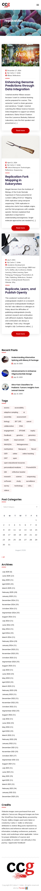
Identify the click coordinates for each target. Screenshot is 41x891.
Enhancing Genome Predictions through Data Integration (19, 85)
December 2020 (8, 796)
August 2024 (7, 617)
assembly (7, 417)
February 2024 (7, 641)
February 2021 (7, 788)
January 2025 (7, 596)
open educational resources (14, 463)
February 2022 (7, 739)
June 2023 (6, 674)
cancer (28, 421)
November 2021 (8, 751)
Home (6, 26)
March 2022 (6, 735)
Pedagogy (17, 275)
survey (6, 486)
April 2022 (6, 731)
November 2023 (8, 653)
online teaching (28, 454)
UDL (29, 486)
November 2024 (8, 604)
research (7, 477)
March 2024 (6, 637)
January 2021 (7, 792)
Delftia (12, 270)
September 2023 (9, 662)
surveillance (30, 481)
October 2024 (7, 608)
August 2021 (7, 764)
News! (33, 449)
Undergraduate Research (20, 280)
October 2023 (7, 657)
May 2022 (6, 727)
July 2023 (5, 670)
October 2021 (7, 756)
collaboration (9, 426)
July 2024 (6, 621)
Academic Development (16, 265)
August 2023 (7, 666)
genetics (20, 435)
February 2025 (7, 592)
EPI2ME (22, 431)
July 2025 (6, 572)
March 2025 (6, 588)
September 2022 (9, 711)
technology (18, 486)
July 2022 (5, 719)
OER (5, 454)
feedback (7, 435)
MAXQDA (7, 444)
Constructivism (10, 267)
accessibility (19, 408)
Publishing (13, 277)
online (15, 454)
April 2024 (6, 633)
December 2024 (8, 600)
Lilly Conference (20, 270)
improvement (19, 440)
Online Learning (17, 272)
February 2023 (7, 690)
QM (5, 472)
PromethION (31, 467)
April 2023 (6, 682)
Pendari (22, 888)
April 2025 (6, 584)
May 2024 (6, 629)
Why (13, 282)
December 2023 (8, 649)
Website (8, 282)
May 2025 (6, 580)
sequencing (18, 170)
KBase (9, 75)
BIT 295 (18, 421)
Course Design (22, 267)
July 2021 (5, 768)
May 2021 (5, 776)
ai (24, 412)
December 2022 (8, 698)
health (6, 440)
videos (6, 490)
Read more (20, 130)
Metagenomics (22, 444)
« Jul (3, 557)
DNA (21, 426)
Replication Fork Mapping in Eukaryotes (17, 180)
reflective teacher (18, 472)
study (19, 481)
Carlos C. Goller (15, 73)
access (6, 408)
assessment (21, 417)
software (7, 481)
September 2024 (9, 613)
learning (32, 440)
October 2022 (7, 706)
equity (33, 431)
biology (7, 421)
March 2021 (6, 784)
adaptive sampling (11, 412)
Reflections (17, 75)
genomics (32, 435)
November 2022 (8, 702)
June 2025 (6, 576)
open (15, 458)
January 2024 (7, 645)
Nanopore (22, 449)
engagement (9, 431)
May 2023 (6, 678)
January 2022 (7, 743)
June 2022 (6, 723)
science (19, 477)
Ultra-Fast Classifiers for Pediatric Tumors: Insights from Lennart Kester (25, 388)
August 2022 (7, 715)
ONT (6, 458)
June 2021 (6, 772)
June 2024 (6, 625)
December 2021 (8, 747)
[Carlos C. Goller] (14, 5)
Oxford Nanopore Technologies (18, 167)
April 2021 (5, 780)
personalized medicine (12, 467)
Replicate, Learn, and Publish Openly (20, 291)
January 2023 (7, 694)
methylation (8, 449)
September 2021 (8, 760)
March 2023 (6, 686)
